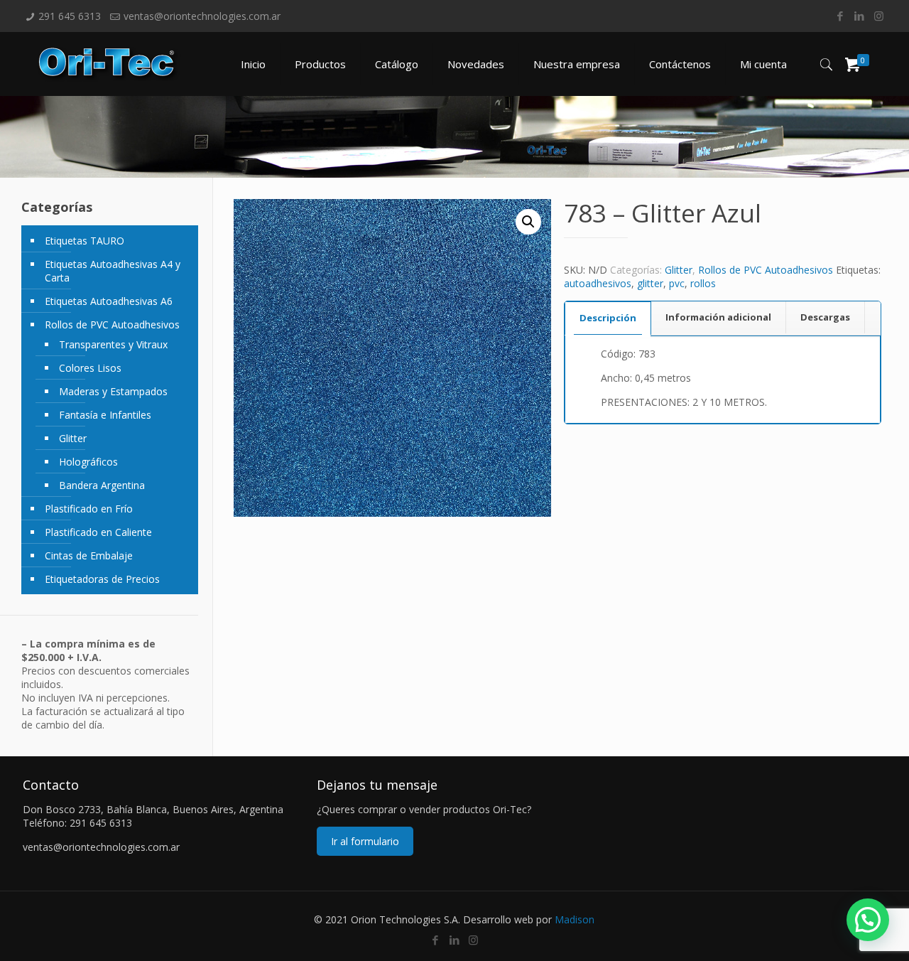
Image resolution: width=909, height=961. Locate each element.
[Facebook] (840, 16)
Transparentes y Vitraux (113, 344)
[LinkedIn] (859, 16)
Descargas (825, 317)
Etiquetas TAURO (84, 240)
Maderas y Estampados (113, 391)
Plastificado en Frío (89, 508)
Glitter (678, 270)
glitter (650, 283)
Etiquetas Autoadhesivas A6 (109, 301)
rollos (703, 283)
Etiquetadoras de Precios (102, 579)
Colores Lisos (90, 368)
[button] (528, 222)
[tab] (608, 318)
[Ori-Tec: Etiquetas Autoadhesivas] (110, 64)
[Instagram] (878, 16)
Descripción (607, 317)
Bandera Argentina (102, 485)
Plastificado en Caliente (98, 532)
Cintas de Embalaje (89, 555)
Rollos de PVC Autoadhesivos (765, 270)
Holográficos (88, 461)
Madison (574, 919)
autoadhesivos (597, 283)
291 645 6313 (69, 16)
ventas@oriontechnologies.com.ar (202, 16)
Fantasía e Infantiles (105, 415)
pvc (677, 283)
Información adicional (718, 317)
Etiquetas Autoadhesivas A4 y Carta (112, 270)
